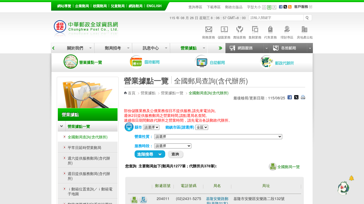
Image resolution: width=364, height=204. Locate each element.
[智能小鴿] (343, 188)
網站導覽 (64, 5)
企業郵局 (82, 5)
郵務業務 (208, 37)
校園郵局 (100, 5)
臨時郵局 (152, 61)
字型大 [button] (274, 7)
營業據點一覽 (86, 61)
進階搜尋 (145, 154)
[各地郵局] (291, 48)
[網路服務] (247, 48)
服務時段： (144, 145)
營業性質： (144, 136)
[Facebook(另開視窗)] (280, 7)
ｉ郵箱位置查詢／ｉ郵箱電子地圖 (90, 191)
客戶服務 (305, 8)
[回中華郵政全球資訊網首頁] (86, 34)
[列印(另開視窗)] (303, 97)
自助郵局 (217, 61)
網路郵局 (136, 5)
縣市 (138, 127)
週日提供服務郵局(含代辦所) (89, 176)
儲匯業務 (224, 37)
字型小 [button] (264, 7)
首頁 (131, 92)
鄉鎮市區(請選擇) (179, 127)
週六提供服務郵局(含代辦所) (89, 160)
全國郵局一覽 (288, 166)
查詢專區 (195, 7)
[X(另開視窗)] (285, 7)
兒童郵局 (118, 5)
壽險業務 (239, 37)
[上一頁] (53, 48)
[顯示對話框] (351, 178)
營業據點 (189, 48)
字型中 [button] (269, 7)
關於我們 (75, 48)
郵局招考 (113, 48)
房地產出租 (305, 37)
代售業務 (270, 37)
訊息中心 (151, 48)
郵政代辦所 (282, 61)
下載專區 (214, 7)
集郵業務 (255, 37)
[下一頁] (220, 48)
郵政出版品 (233, 7)
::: (54, 5)
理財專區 (287, 37)
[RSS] (290, 7)
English (154, 5)
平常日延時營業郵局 (84, 147)
